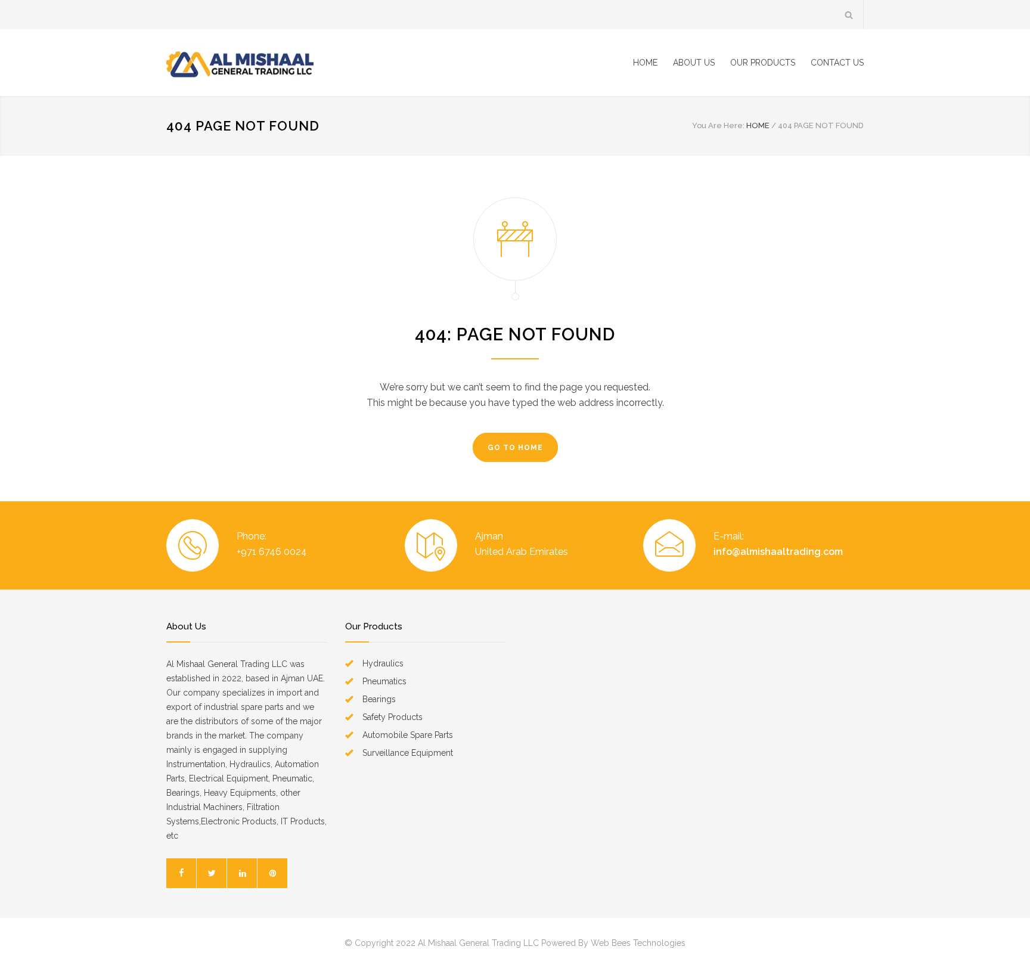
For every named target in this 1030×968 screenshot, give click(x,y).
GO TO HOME (515, 447)
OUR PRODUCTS (762, 62)
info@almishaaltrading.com (778, 551)
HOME (645, 62)
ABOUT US (694, 62)
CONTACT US (837, 62)
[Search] (849, 14)
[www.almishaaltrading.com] (276, 62)
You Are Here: (718, 125)
